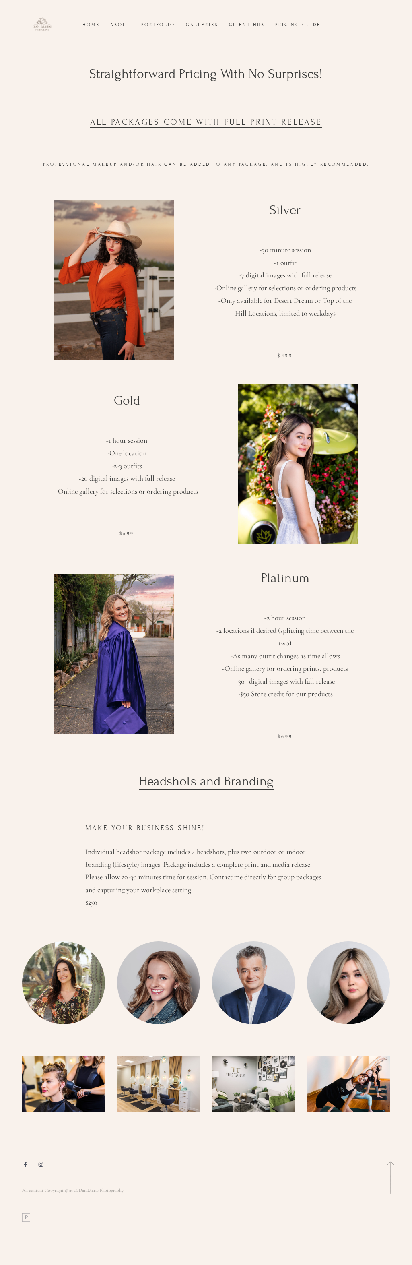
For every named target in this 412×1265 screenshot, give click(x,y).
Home (91, 24)
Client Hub (247, 24)
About (120, 24)
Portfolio (158, 24)
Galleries (202, 24)
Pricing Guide (298, 24)
